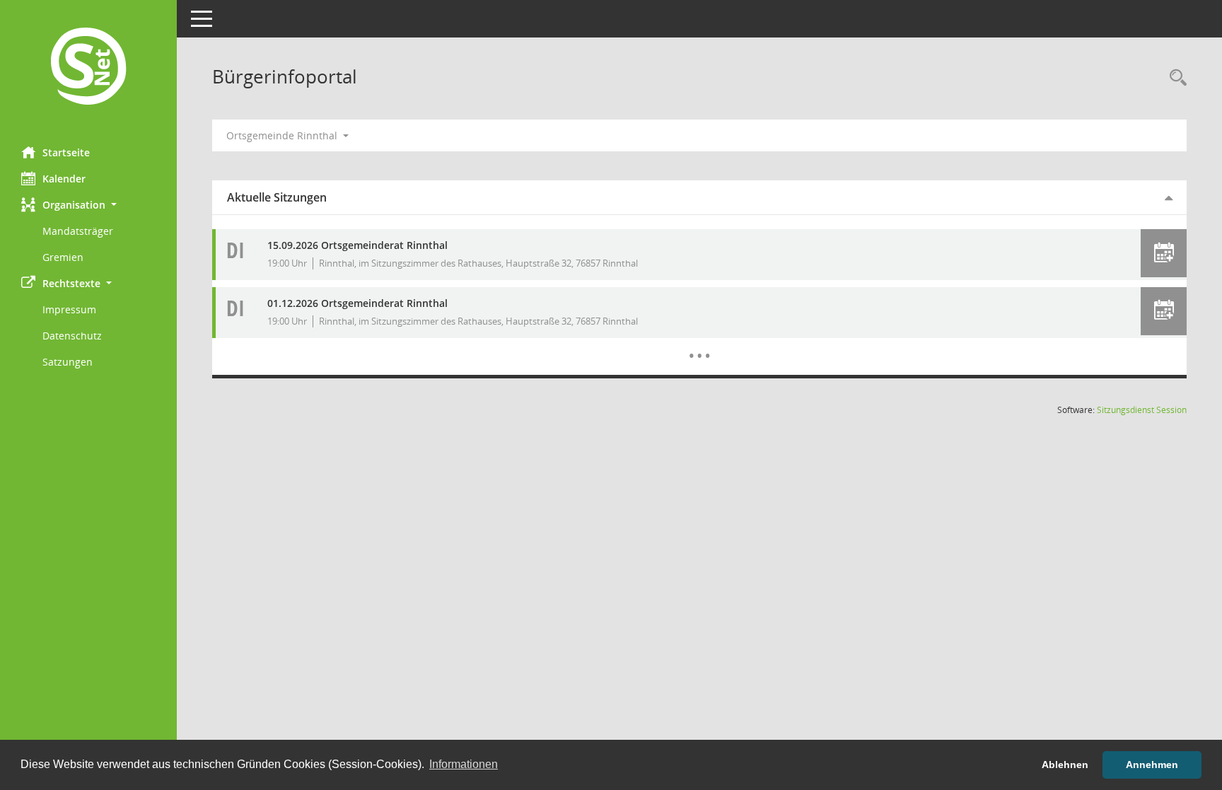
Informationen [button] (463, 764)
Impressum (69, 309)
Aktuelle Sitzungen (277, 197)
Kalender (64, 178)
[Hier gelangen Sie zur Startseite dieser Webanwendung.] (88, 68)
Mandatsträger (77, 231)
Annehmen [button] (1152, 764)
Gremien (62, 257)
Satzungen (67, 361)
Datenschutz (72, 335)
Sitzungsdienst (1142, 410)
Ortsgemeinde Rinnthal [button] (283, 135)
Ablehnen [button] (1065, 764)
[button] (88, 205)
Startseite (66, 152)
